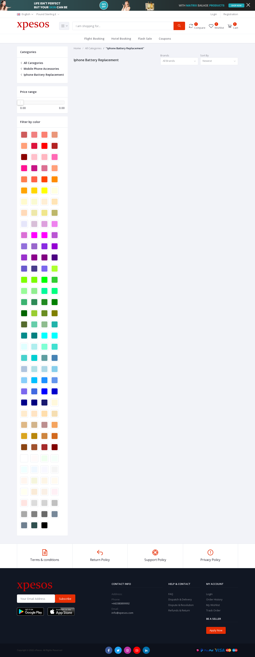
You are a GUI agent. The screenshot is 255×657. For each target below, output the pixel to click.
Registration (231, 14)
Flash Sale (145, 38)
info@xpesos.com (122, 613)
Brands (164, 55)
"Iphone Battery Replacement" (125, 48)
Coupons (165, 38)
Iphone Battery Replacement (43, 75)
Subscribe (65, 599)
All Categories (33, 63)
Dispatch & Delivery (180, 599)
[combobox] (179, 61)
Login (214, 14)
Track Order (213, 610)
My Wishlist (213, 605)
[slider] (20, 102)
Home (77, 48)
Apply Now (216, 630)
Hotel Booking (121, 38)
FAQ (170, 594)
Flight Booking (94, 38)
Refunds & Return (179, 610)
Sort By (204, 55)
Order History (214, 599)
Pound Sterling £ (46, 14)
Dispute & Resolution (181, 605)
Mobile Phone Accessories (41, 69)
